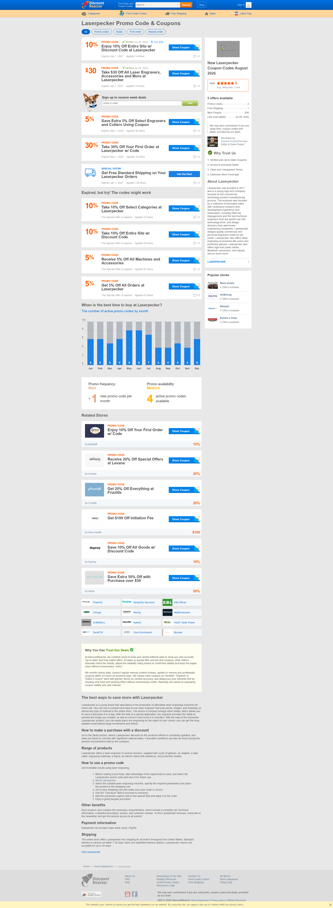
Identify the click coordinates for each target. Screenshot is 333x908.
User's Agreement (200, 900)
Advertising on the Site (169, 876)
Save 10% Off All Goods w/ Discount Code (131, 549)
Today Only (226, 882)
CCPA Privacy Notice (168, 882)
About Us (130, 876)
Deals (119, 31)
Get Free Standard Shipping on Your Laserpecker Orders (133, 175)
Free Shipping (178, 13)
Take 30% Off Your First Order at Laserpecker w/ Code (130, 149)
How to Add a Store (198, 879)
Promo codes (101, 31)
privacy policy (236, 904)
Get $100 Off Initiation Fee (130, 518)
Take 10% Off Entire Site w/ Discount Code (125, 235)
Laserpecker (109, 780)
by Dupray (90, 561)
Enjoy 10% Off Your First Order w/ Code (135, 432)
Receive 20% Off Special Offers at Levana (135, 461)
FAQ (127, 879)
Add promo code (166, 885)
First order (135, 31)
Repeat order (155, 31)
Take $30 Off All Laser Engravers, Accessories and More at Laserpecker (131, 76)
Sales (212, 13)
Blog (201, 4)
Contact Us (194, 876)
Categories (94, 13)
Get (190, 103)
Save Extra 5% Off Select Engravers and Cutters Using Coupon (133, 123)
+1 (198, 56)
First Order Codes (136, 13)
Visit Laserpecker (91, 852)
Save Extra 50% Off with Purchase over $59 (129, 579)
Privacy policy (218, 900)
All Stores (225, 876)
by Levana (90, 473)
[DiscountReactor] (93, 4)
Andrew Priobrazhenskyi (234, 141)
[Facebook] (135, 894)
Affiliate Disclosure (236, 900)
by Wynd (90, 591)
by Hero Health (93, 532)
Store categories (229, 879)
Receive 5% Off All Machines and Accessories (130, 261)
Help (127, 882)
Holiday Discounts (166, 879)
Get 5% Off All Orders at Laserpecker (122, 287)
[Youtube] (128, 894)
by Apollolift (91, 444)
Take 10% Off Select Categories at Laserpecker (131, 209)
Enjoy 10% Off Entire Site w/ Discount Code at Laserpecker (128, 48)
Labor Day (246, 13)
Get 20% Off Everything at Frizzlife (131, 491)
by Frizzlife (91, 503)
